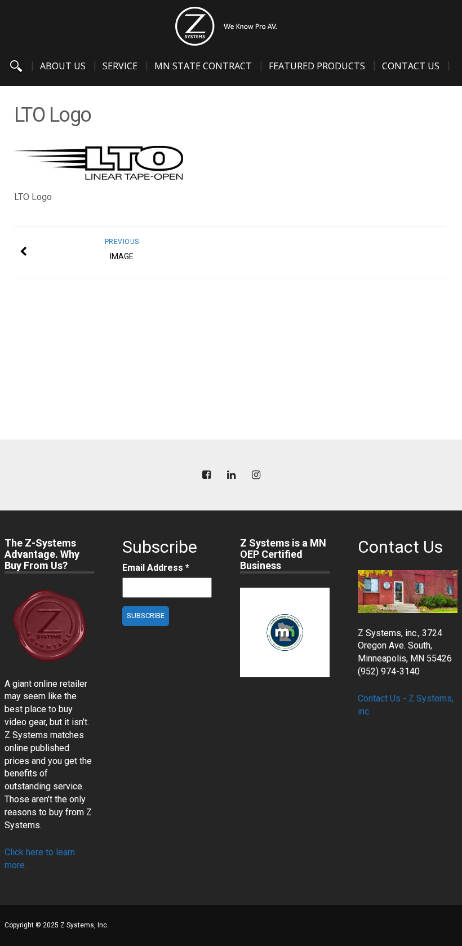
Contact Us (410, 66)
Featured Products (317, 66)
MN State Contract (203, 66)
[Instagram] (256, 475)
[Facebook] (206, 475)
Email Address (155, 567)
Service (120, 66)
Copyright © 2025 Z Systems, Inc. (57, 925)
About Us (63, 66)
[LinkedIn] (231, 475)
